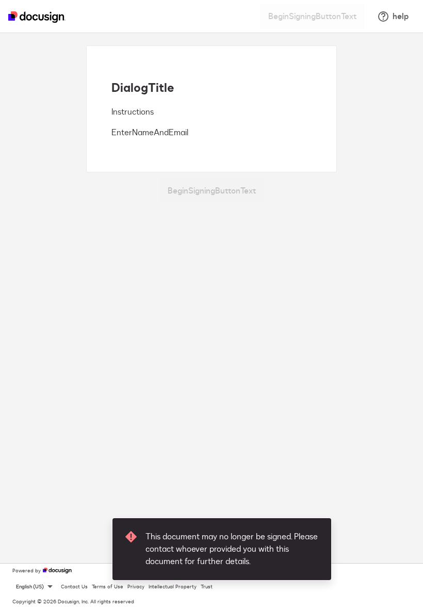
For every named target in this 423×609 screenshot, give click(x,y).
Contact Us (74, 586)
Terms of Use (107, 586)
